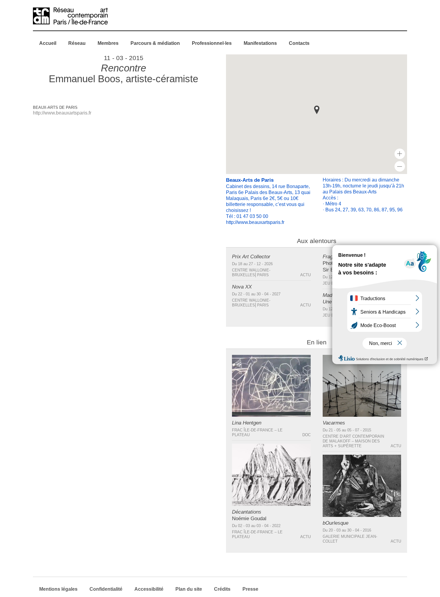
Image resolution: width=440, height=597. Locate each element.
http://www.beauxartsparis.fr (62, 112)
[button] (316, 110)
